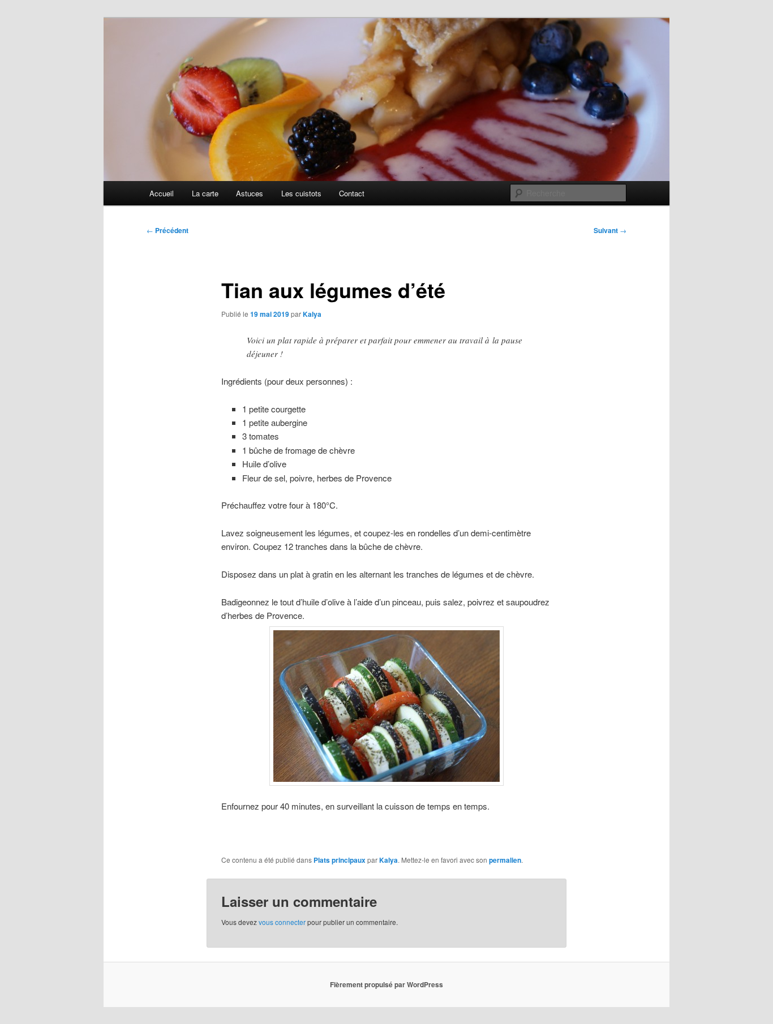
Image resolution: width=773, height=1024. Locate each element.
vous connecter (282, 922)
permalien (505, 860)
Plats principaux (340, 860)
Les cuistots (301, 193)
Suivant (610, 230)
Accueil (161, 193)
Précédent (167, 230)
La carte (205, 193)
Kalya (312, 314)
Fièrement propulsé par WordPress (386, 984)
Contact (351, 193)
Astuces (249, 193)
